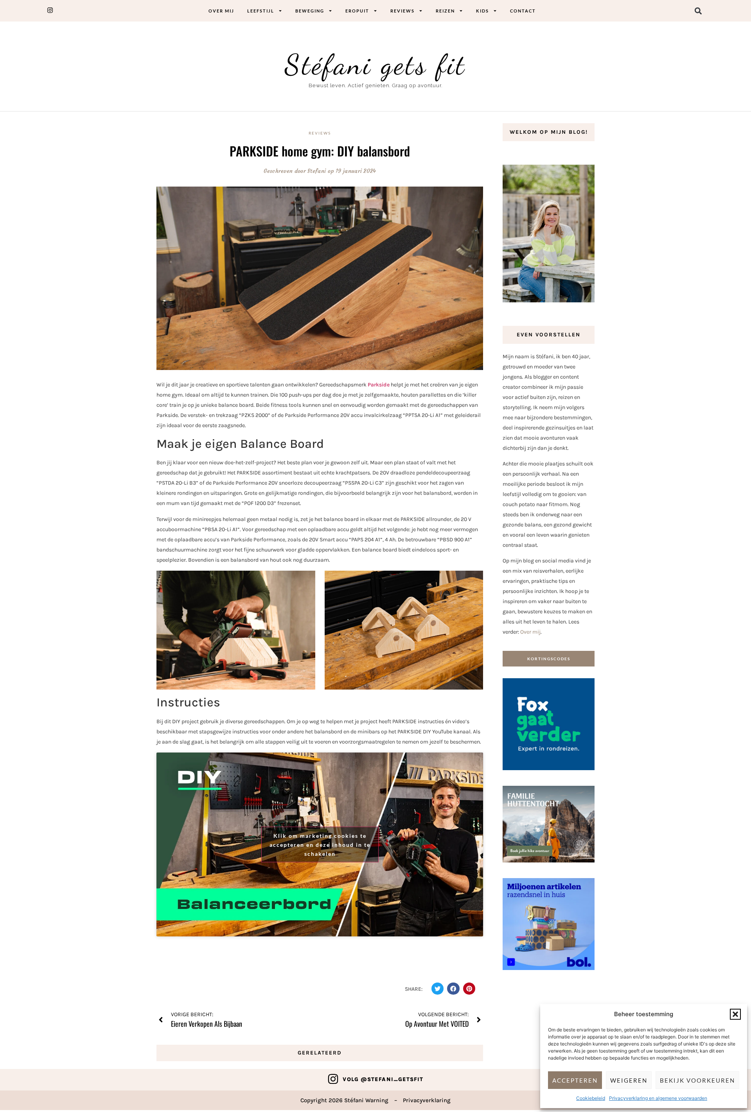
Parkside (379, 384)
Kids (482, 10)
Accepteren (575, 1080)
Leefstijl (260, 10)
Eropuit (357, 10)
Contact (523, 10)
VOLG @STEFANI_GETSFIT (383, 1079)
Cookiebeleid (590, 1098)
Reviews (402, 10)
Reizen (445, 10)
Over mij (221, 10)
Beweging (309, 10)
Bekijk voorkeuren (697, 1080)
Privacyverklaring (427, 1100)
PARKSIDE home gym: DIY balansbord (320, 151)
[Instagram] (333, 1079)
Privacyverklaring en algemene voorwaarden (658, 1098)
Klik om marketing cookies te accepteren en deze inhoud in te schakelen (319, 844)
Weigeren (628, 1080)
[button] (735, 1014)
